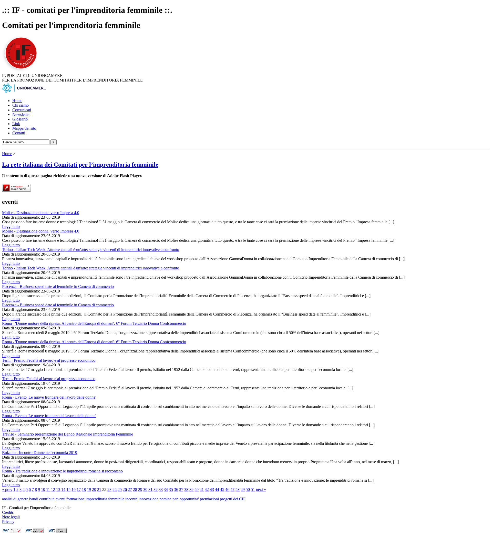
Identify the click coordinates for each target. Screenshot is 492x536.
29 (140, 489)
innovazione (148, 499)
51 (253, 489)
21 (99, 489)
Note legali (11, 517)
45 (222, 489)
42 (207, 489)
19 (89, 489)
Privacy (8, 521)
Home (17, 100)
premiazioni (209, 499)
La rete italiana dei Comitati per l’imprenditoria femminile (80, 164)
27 (130, 489)
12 (53, 489)
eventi (60, 499)
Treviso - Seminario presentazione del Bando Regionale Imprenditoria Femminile (67, 434)
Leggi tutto (11, 226)
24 (114, 489)
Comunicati (21, 110)
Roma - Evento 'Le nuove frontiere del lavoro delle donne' (49, 397)
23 (109, 489)
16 (73, 489)
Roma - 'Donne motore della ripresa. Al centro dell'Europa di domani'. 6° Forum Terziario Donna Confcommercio (94, 323)
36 (176, 489)
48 (237, 489)
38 (186, 489)
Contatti (18, 133)
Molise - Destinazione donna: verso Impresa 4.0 (40, 212)
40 (196, 489)
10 (43, 489)
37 (181, 489)
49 (243, 489)
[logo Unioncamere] (24, 92)
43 (212, 489)
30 (145, 489)
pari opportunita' (185, 499)
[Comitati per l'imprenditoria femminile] (22, 71)
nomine (165, 499)
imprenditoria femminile (105, 499)
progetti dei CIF (232, 499)
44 (217, 489)
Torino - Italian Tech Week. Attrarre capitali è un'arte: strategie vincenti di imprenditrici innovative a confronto (90, 249)
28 (135, 489)
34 (166, 489)
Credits (8, 512)
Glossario (20, 119)
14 (63, 489)
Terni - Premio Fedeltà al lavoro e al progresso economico (48, 360)
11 (48, 489)
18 (84, 489)
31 (150, 489)
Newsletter (21, 114)
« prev (7, 489)
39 (191, 489)
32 (155, 489)
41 (202, 489)
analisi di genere (15, 499)
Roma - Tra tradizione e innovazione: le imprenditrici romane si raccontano (62, 471)
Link (16, 124)
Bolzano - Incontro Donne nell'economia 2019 (39, 452)
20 (94, 489)
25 (120, 489)
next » (261, 489)
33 (161, 489)
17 (79, 489)
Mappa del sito (24, 128)
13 (58, 489)
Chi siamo (20, 105)
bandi (33, 499)
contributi (47, 499)
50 (248, 489)
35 (171, 489)
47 (232, 489)
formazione (75, 499)
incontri (131, 499)
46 (227, 489)
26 (125, 489)
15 (68, 489)
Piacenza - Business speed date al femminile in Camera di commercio (58, 286)
